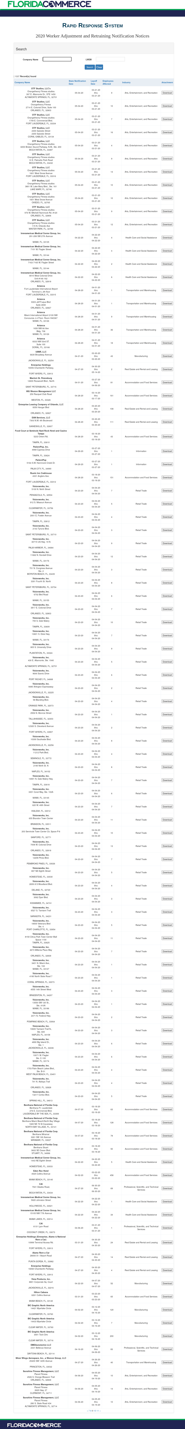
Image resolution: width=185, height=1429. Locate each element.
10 (95, 1410)
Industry (126, 82)
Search (90, 67)
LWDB (89, 59)
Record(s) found (28, 76)
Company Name (30, 59)
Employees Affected (108, 82)
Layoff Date (94, 82)
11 (98, 1410)
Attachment (167, 82)
